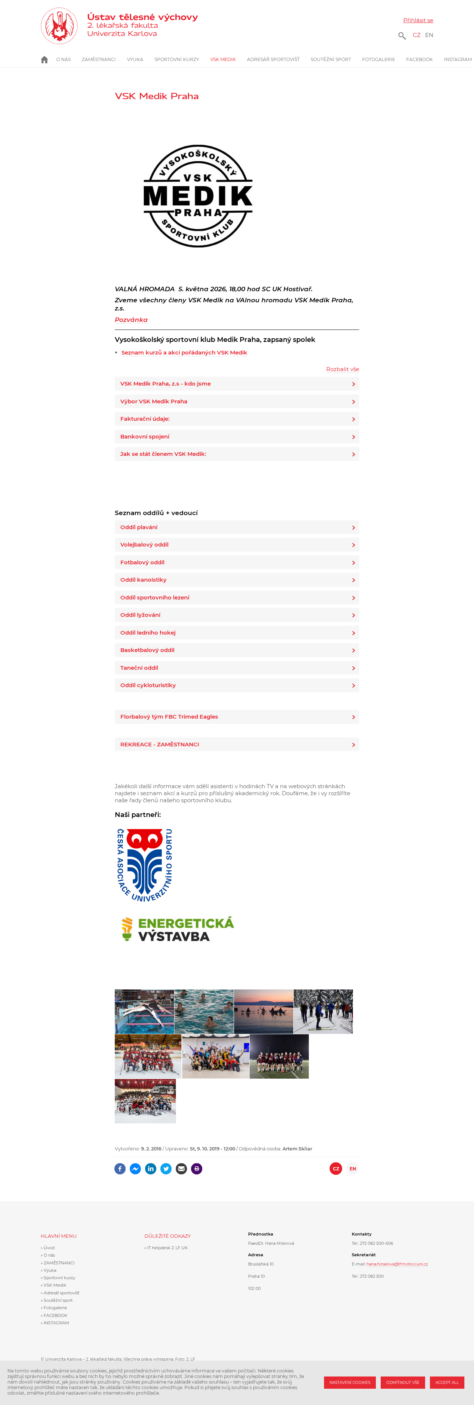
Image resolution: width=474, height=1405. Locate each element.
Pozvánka (131, 319)
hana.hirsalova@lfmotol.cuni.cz (397, 1264)
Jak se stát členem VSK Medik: (163, 453)
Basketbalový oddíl (147, 649)
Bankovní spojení (144, 436)
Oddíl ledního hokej (148, 632)
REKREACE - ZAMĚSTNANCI (159, 744)
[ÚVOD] (48, 59)
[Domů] (147, 25)
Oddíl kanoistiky (143, 579)
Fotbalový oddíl (142, 562)
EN (429, 34)
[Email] (181, 1166)
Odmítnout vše (403, 1382)
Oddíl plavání (138, 527)
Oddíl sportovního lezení (154, 597)
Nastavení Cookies (350, 1382)
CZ (417, 34)
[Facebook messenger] (135, 1166)
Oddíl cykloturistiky (148, 685)
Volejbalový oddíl (144, 544)
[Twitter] (166, 1166)
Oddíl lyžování (140, 614)
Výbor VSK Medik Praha (153, 401)
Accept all (447, 1382)
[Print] (197, 1166)
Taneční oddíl (139, 667)
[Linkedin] (151, 1166)
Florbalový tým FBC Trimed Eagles (169, 716)
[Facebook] (120, 1166)
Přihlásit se (418, 20)
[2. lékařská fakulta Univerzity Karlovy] (59, 25)
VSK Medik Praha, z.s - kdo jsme (165, 383)
